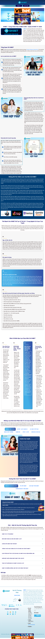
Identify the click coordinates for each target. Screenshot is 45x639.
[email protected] (31, 624)
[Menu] (43, 2)
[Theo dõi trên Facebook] (35, 608)
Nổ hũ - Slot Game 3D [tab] (22, 429)
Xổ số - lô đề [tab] (26, 432)
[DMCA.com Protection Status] (37, 615)
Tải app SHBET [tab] (23, 485)
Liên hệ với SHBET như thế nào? (9, 543)
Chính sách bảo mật (40, 634)
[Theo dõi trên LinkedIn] (38, 608)
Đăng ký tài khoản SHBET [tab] (11, 485)
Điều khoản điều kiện (5, 634)
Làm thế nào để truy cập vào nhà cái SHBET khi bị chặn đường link (18, 553)
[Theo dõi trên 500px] (42, 608)
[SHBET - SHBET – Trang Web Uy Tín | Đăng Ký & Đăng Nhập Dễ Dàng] (22, 2)
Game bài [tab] (18, 432)
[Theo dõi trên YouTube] (40, 608)
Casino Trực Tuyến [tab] (10, 429)
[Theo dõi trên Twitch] (35, 610)
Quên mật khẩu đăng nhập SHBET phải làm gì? (13, 558)
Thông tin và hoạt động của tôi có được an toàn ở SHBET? (16, 548)
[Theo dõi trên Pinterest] (36, 608)
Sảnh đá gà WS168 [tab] (35, 432)
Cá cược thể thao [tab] (34, 429)
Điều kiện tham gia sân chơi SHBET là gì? (12, 538)
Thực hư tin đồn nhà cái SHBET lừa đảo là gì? (13, 563)
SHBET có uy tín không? (7, 534)
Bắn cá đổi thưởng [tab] (8, 432)
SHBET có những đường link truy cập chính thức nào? (15, 568)
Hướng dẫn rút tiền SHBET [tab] (22, 488)
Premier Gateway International (32, 49)
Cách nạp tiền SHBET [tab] (34, 485)
